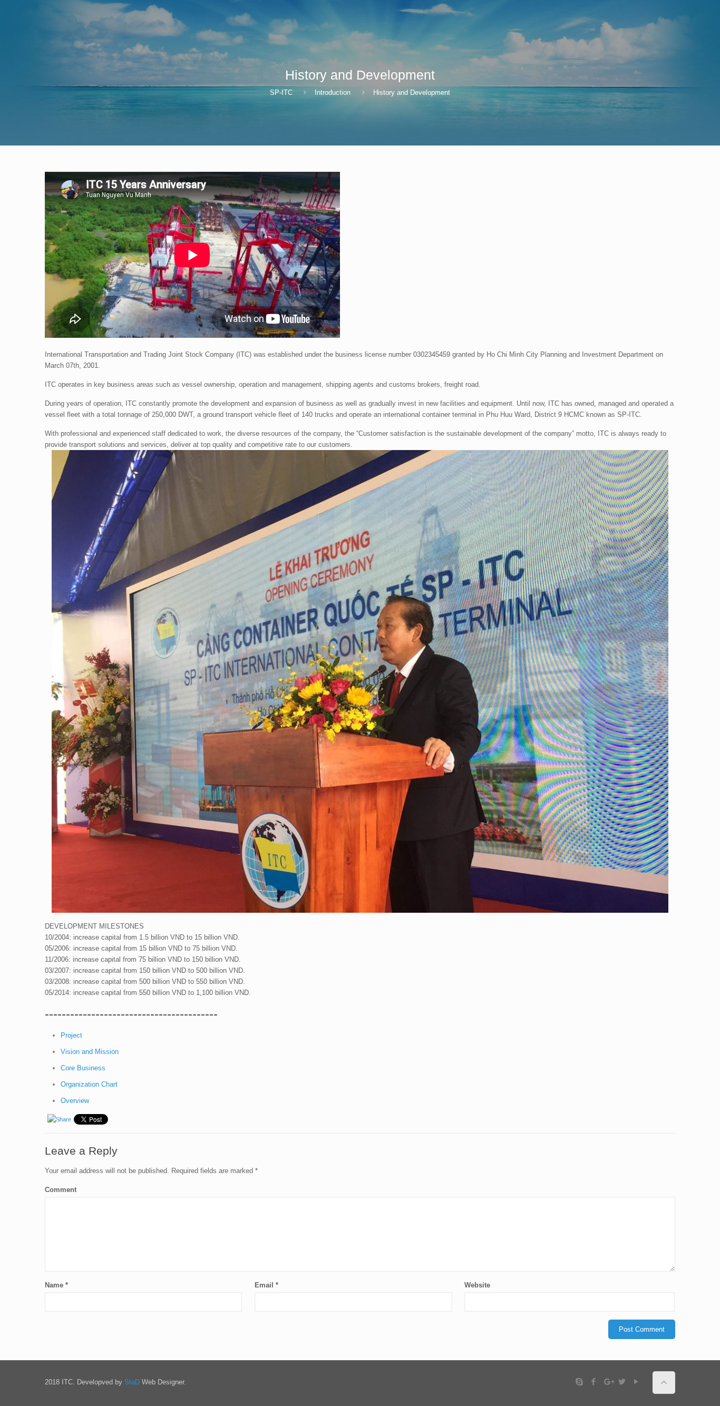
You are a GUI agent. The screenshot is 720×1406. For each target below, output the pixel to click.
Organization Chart (89, 1084)
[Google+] (608, 1381)
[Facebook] (593, 1381)
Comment (60, 1190)
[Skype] (579, 1381)
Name (56, 1285)
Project (71, 1035)
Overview (75, 1101)
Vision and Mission (90, 1052)
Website (477, 1285)
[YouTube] (636, 1381)
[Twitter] (622, 1381)
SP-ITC (281, 92)
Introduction (333, 92)
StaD (132, 1382)
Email (266, 1285)
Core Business (83, 1068)
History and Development (411, 92)
